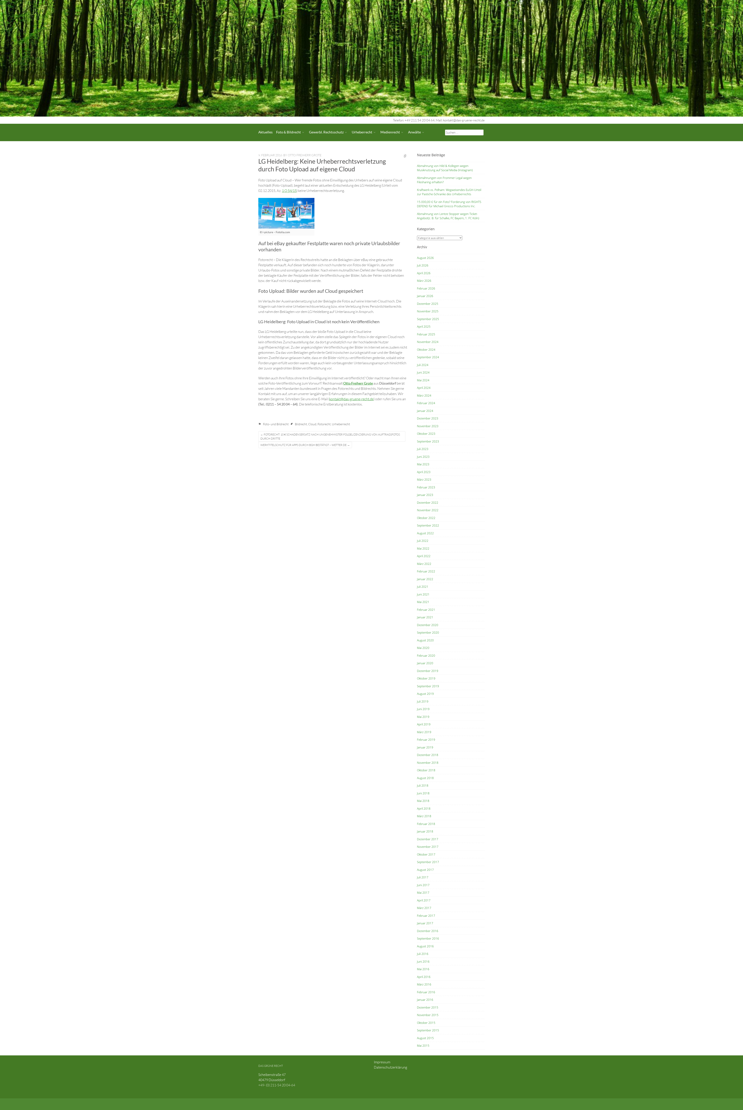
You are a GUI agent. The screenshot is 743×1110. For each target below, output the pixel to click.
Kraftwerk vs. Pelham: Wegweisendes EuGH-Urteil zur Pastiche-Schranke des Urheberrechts (449, 192)
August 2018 (425, 778)
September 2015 (428, 1030)
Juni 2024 (423, 372)
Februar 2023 (426, 487)
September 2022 (428, 525)
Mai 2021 (423, 602)
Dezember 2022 (427, 502)
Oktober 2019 (426, 678)
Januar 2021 (425, 617)
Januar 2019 (425, 747)
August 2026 (425, 258)
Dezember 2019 (427, 671)
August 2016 (425, 946)
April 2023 (424, 472)
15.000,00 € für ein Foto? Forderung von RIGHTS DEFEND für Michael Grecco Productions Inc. (449, 204)
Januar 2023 (425, 495)
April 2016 (424, 977)
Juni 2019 (423, 709)
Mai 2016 (423, 969)
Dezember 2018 (427, 755)
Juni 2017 (423, 885)
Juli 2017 (422, 877)
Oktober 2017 (426, 854)
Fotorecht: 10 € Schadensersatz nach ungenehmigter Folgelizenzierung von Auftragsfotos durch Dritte (330, 436)
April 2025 (424, 326)
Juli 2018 (422, 785)
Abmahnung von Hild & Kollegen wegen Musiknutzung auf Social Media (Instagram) (445, 168)
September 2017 (428, 862)
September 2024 (428, 357)
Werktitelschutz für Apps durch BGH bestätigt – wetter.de (305, 445)
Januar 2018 (425, 831)
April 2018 (424, 808)
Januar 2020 (425, 663)
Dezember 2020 (427, 625)
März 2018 (424, 816)
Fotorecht (324, 424)
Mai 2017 (423, 892)
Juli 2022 (422, 541)
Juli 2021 (422, 587)
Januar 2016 (425, 1000)
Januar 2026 (425, 296)
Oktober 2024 (426, 349)
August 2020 (425, 640)
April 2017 (424, 900)
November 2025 (427, 311)
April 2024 (424, 388)
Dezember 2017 (427, 839)
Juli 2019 (422, 701)
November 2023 (427, 426)
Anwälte (414, 132)
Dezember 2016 (427, 931)
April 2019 (424, 724)
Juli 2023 (422, 449)
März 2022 (424, 564)
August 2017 (425, 870)
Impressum (382, 1062)
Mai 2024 (423, 380)
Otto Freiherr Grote (304, 155)
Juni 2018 (423, 793)
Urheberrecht (362, 132)
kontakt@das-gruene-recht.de (351, 399)
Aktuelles (265, 132)
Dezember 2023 (427, 418)
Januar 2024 (425, 411)
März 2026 (424, 281)
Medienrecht (390, 132)
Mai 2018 (423, 801)
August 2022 (425, 533)
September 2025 (428, 319)
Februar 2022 (426, 571)
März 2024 (424, 395)
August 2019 (425, 694)
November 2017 (427, 847)
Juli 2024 (422, 365)
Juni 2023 (423, 457)
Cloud (312, 424)
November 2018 (427, 763)
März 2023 (424, 479)
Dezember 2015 (427, 1007)
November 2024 (427, 342)
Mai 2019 (423, 717)
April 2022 (424, 556)
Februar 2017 (426, 916)
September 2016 (428, 938)
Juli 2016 (422, 954)
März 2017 (424, 908)
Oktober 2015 (426, 1023)
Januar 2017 (425, 923)
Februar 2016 (426, 992)
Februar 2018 (426, 824)
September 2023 (428, 441)
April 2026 (424, 273)
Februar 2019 (426, 739)
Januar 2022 (425, 579)
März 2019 (424, 732)
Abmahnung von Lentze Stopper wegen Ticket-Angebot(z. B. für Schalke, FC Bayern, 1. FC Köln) (448, 216)
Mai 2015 (423, 1045)
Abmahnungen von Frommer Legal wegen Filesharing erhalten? (444, 180)
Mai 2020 (423, 648)
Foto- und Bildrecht (276, 424)
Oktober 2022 (426, 518)
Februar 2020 (426, 655)
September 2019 (428, 686)
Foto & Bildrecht (288, 132)
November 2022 (427, 510)
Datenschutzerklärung (390, 1067)
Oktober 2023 (426, 434)
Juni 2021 (423, 594)
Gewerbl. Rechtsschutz (326, 132)
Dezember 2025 (427, 304)
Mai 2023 (423, 464)
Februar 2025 (426, 334)
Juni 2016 (423, 961)
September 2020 (428, 632)
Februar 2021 (426, 610)
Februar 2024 (426, 403)
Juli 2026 (422, 265)
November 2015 (427, 1015)
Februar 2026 (426, 288)
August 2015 (425, 1038)
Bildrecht (301, 424)
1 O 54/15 (289, 190)
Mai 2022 (423, 548)
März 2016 (424, 984)
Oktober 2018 (426, 770)
